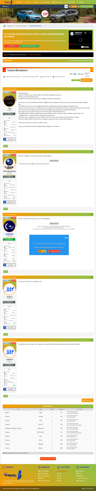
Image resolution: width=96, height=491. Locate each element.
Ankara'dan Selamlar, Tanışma (13, 428)
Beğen (70, 74)
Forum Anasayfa (44, 471)
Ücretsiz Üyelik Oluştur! (87, 6)
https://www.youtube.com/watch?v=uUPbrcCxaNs (32, 123)
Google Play (81, 480)
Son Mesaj (69, 413)
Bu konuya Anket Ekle (60, 76)
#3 (92, 214)
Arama (37, 2)
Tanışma (7, 416)
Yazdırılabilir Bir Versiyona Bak (13, 76)
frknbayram (41, 428)
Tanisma (7, 440)
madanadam (75, 413)
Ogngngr (40, 444)
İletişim (42, 478)
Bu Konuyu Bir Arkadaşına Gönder (31, 76)
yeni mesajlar (70, 2)
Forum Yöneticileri (45, 480)
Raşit (40, 420)
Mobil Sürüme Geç (49, 459)
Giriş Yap (74, 6)
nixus (40, 436)
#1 (92, 89)
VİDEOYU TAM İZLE (30, 46)
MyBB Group (36, 488)
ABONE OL (12, 46)
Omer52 (40, 424)
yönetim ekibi (58, 2)
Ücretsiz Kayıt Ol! (55, 251)
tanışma (7, 412)
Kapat (66, 237)
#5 (92, 340)
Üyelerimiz (46, 2)
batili (40, 412)
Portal (20, 2)
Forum (28, 2)
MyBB (22, 488)
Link (60, 473)
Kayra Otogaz (62, 471)
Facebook (80, 471)
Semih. (41, 440)
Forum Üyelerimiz (44, 476)
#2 (92, 151)
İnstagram (81, 476)
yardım (81, 2)
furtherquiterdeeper (77, 425)
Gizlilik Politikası (44, 473)
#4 (92, 277)
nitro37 (73, 417)
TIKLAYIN (90, 60)
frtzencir (74, 436)
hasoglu (41, 416)
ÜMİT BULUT (40, 432)
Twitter (80, 473)
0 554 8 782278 (34, 55)
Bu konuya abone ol (46, 76)
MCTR (11, 488)
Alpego (41, 448)
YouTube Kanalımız (83, 478)
